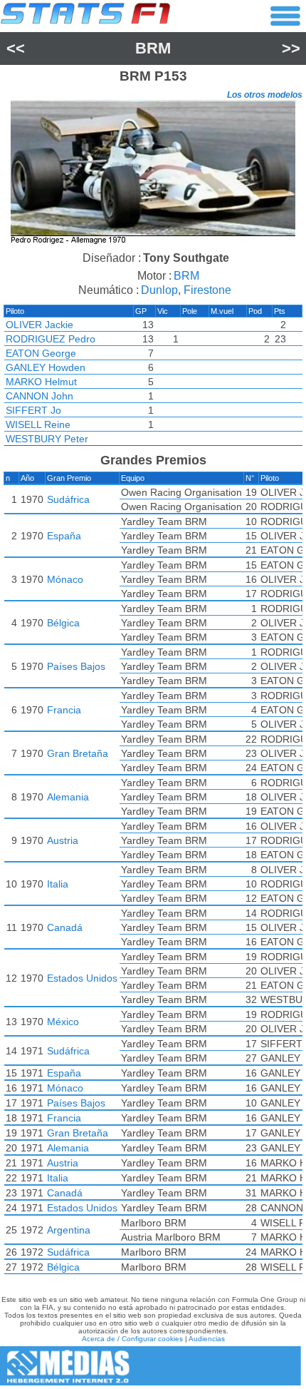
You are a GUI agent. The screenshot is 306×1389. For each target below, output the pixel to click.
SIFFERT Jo (33, 410)
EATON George (41, 353)
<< (15, 48)
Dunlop (159, 290)
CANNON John (39, 396)
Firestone (207, 290)
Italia (57, 884)
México (63, 1021)
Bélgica (63, 623)
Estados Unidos (82, 978)
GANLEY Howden (45, 367)
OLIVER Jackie (39, 324)
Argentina (68, 1230)
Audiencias (207, 1339)
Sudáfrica (68, 499)
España (64, 535)
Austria (62, 840)
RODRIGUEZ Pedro (50, 339)
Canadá (65, 927)
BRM (153, 48)
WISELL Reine (38, 424)
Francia (64, 710)
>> (291, 48)
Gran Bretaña (77, 753)
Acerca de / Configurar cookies (132, 1339)
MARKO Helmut (41, 381)
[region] (153, 174)
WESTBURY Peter (47, 438)
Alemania (68, 797)
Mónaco (65, 579)
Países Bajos (76, 666)
